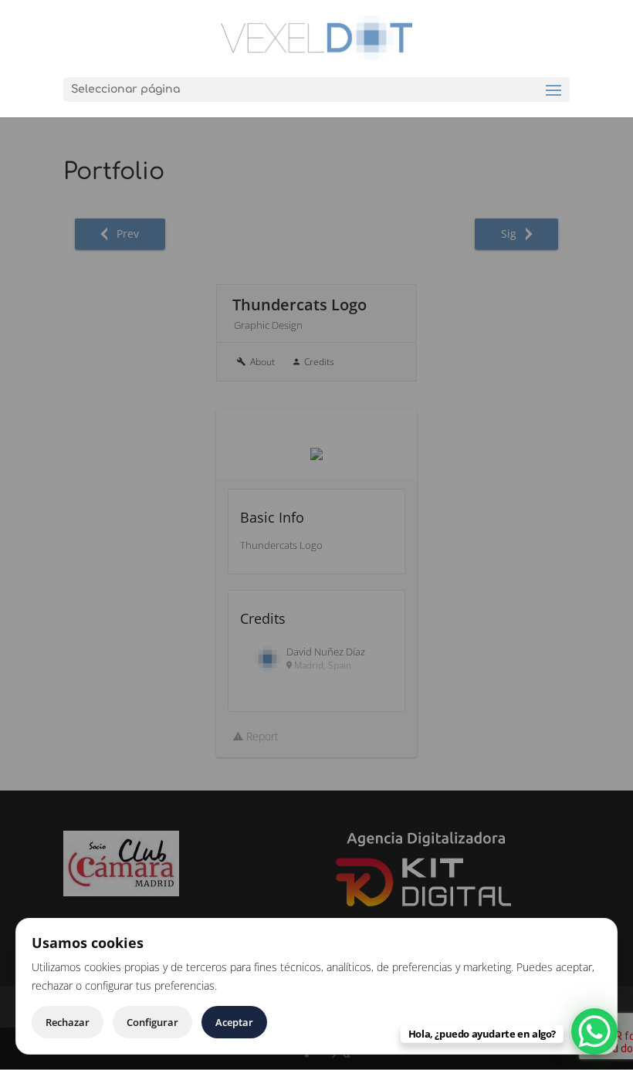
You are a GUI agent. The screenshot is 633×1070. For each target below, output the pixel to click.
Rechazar (68, 1022)
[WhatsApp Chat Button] (594, 1031)
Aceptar (234, 1022)
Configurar (152, 1022)
